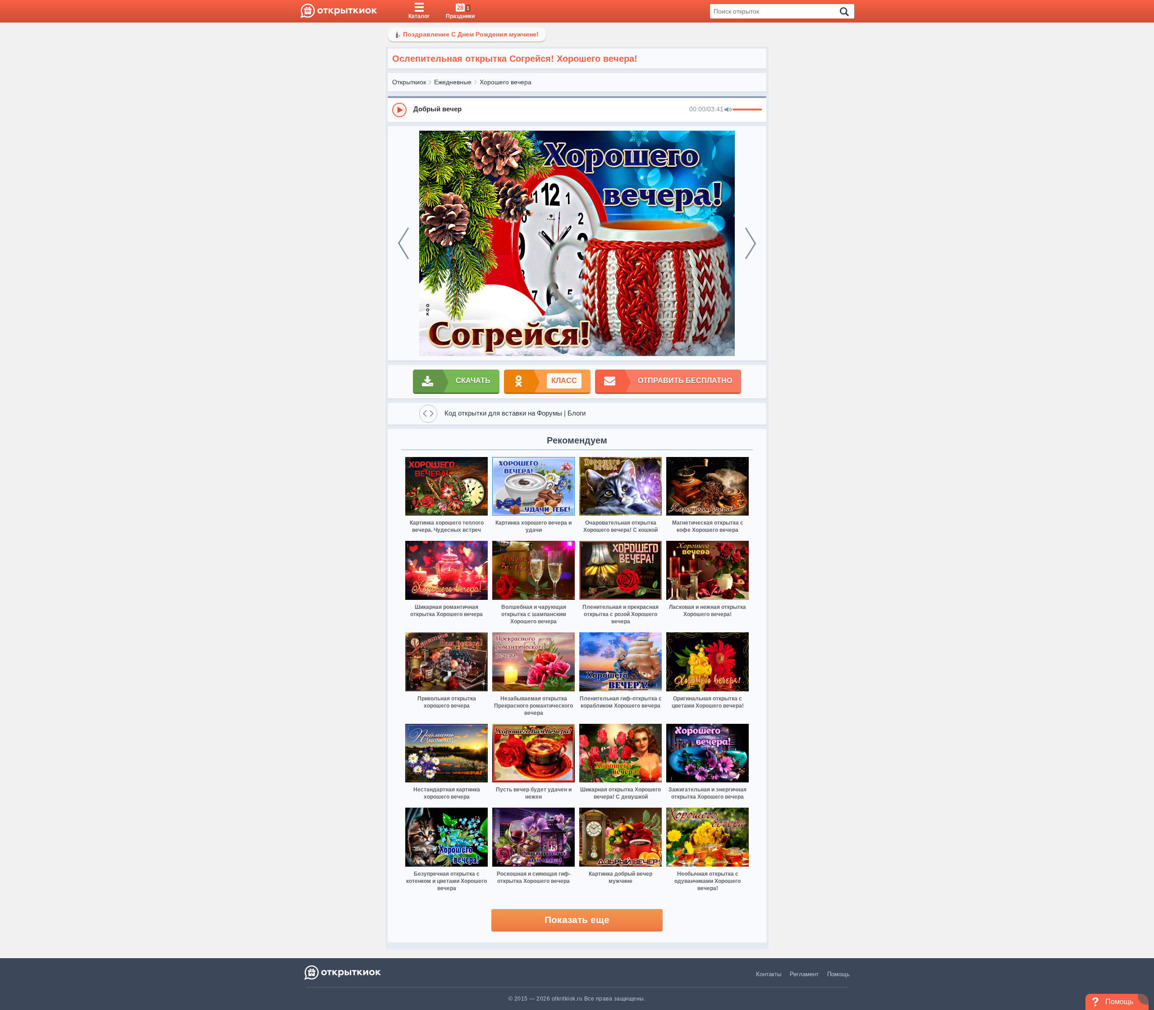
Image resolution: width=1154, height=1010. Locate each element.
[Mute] (728, 109)
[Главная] (339, 11)
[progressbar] (747, 110)
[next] (750, 243)
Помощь (838, 974)
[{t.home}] (343, 972)
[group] (577, 109)
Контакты (768, 974)
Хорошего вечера (505, 82)
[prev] (403, 243)
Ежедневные (453, 82)
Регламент (804, 974)
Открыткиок (409, 82)
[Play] (399, 110)
